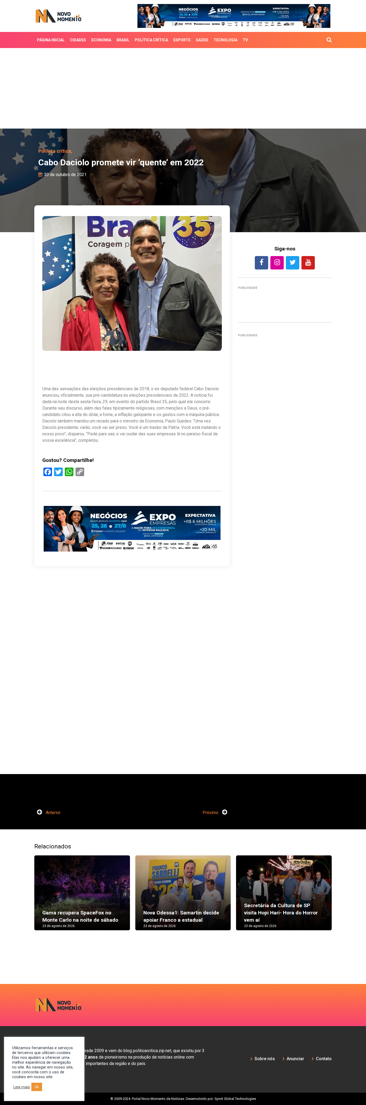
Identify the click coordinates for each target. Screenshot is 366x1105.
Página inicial (51, 40)
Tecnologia (225, 40)
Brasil (123, 40)
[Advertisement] (183, 88)
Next (339, 898)
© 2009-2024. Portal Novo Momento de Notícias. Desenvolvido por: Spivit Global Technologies (183, 1099)
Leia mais (21, 1087)
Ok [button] (37, 1087)
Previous (26, 898)
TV (245, 40)
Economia (101, 40)
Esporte (182, 40)
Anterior (53, 812)
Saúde (202, 40)
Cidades (78, 40)
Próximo (211, 812)
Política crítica (151, 40)
